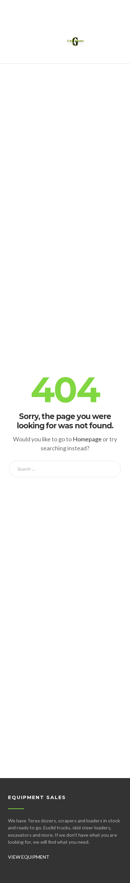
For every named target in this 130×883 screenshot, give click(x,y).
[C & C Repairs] (75, 45)
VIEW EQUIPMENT (28, 857)
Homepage (87, 439)
